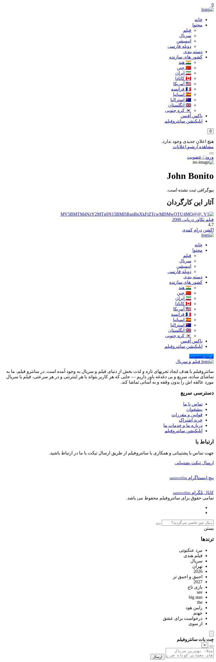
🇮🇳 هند (185, 62)
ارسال (157, 657)
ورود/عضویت (201, 356)
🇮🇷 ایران (183, 73)
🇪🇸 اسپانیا (182, 94)
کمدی (187, 230)
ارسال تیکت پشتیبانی (194, 462)
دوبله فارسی (179, 46)
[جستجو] (211, 153)
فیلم (187, 30)
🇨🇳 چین (184, 67)
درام (198, 230)
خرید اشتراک (190, 420)
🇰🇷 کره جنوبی (178, 110)
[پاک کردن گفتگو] (211, 646)
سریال (185, 35)
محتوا (197, 24)
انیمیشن (183, 41)
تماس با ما (192, 404)
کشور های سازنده (185, 57)
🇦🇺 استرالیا (180, 99)
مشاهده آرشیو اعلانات (193, 146)
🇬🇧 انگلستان (179, 105)
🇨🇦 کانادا (183, 78)
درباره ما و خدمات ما (182, 425)
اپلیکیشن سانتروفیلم (183, 121)
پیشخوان (194, 409)
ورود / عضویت (200, 157)
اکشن (208, 230)
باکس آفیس (191, 115)
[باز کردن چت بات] (211, 634)
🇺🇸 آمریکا (182, 83)
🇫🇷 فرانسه (181, 89)
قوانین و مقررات (187, 414)
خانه (198, 19)
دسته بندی (192, 51)
